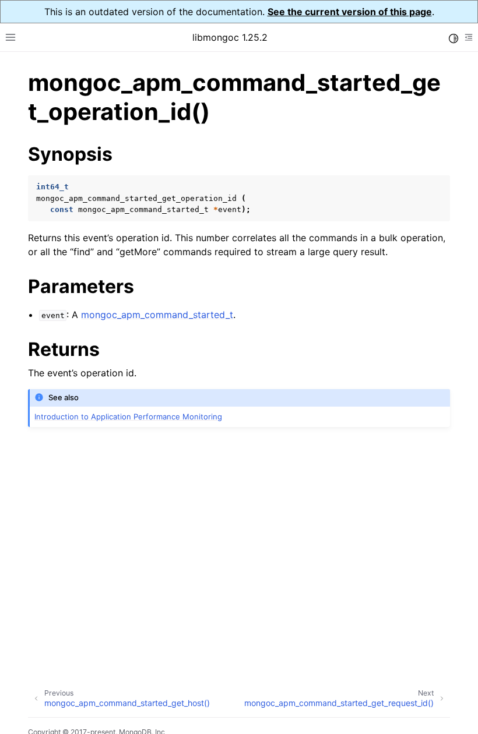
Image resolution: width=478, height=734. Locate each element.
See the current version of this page (350, 11)
